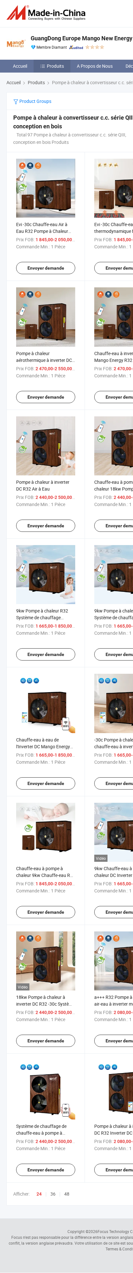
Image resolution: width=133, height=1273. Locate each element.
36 (53, 1194)
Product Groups (34, 101)
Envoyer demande (45, 268)
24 (39, 1194)
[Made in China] (47, 12)
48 (66, 1194)
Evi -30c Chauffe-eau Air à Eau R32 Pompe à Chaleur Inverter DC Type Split (42, 231)
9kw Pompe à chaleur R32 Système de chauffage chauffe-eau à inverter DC (42, 617)
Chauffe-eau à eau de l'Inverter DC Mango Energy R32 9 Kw (43, 746)
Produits (55, 66)
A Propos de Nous (95, 66)
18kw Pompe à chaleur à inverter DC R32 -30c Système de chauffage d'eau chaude (45, 1004)
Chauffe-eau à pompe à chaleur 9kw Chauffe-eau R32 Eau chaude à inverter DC (45, 875)
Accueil (20, 66)
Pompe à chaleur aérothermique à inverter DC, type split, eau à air (44, 360)
